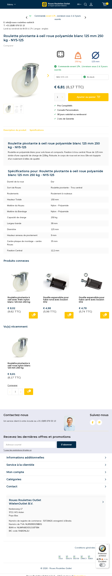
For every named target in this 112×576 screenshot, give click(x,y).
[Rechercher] (85, 4)
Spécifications (37, 130)
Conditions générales (85, 547)
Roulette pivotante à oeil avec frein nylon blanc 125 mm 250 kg (19, 299)
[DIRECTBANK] (83, 558)
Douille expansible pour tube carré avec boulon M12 (91, 299)
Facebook (92, 422)
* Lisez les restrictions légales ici (18, 450)
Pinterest (99, 422)
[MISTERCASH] (76, 558)
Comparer (8, 45)
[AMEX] (91, 558)
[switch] (102, 565)
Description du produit (15, 130)
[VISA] (61, 558)
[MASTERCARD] (69, 558)
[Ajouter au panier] (28, 391)
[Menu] (107, 545)
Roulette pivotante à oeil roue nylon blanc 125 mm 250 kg (19, 365)
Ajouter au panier (33, 315)
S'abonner (66, 444)
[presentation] (28, 17)
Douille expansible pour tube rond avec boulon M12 (56, 299)
